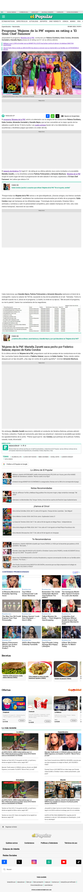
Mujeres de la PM (17, 457)
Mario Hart (35, 12)
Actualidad (33, 21)
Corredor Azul (23, 12)
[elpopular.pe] (41, 19)
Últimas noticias (8, 21)
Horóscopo (60, 12)
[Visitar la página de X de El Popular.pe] (19, 862)
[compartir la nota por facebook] (48, 116)
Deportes (43, 21)
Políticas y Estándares (49, 843)
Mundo (72, 21)
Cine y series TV (55, 21)
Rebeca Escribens (43, 457)
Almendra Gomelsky (67, 457)
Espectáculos (21, 21)
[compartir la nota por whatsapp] (53, 116)
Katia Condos (9, 459)
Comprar (22, 720)
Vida (79, 21)
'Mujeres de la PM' (27, 38)
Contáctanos (29, 843)
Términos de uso (71, 843)
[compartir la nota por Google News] (70, 116)
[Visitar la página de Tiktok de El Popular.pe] (78, 862)
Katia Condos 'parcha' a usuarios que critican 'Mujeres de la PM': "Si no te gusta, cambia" (41, 188)
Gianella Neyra (55, 457)
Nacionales (16, 26)
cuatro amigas (40, 125)
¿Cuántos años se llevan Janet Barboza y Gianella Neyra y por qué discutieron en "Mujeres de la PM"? (45, 339)
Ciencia (65, 21)
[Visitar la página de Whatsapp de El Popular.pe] (49, 862)
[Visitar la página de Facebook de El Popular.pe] (4, 862)
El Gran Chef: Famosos (30, 457)
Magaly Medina (11, 12)
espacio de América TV (12, 171)
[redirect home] (41, 836)
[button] (3, 17)
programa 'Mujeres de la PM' (15, 119)
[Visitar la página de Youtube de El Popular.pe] (63, 862)
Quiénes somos (12, 843)
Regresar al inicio (11, 827)
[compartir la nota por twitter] (57, 116)
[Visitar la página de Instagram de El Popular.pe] (34, 862)
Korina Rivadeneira (72, 12)
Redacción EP (10, 116)
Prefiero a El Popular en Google (17, 464)
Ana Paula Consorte (47, 12)
